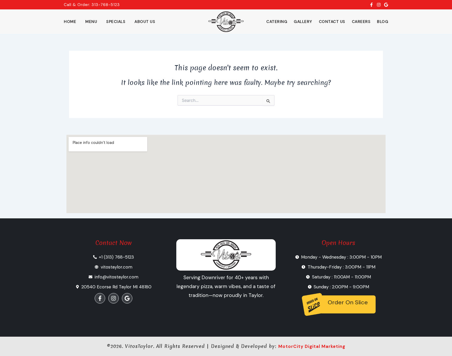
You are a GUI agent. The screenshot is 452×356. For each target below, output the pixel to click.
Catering (276, 21)
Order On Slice (348, 302)
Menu (91, 21)
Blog (382, 21)
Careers (361, 21)
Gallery (303, 21)
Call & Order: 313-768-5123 (92, 4)
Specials (115, 21)
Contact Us (332, 21)
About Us (144, 21)
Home (70, 21)
